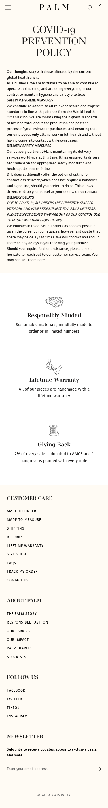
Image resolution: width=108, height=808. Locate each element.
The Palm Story (22, 613)
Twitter (14, 699)
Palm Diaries (19, 648)
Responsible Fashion (27, 622)
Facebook (16, 690)
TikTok (13, 707)
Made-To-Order (21, 511)
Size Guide (17, 554)
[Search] (90, 7)
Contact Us (18, 580)
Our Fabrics (19, 631)
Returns (15, 537)
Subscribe (98, 769)
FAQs (11, 563)
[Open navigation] (8, 7)
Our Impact (18, 639)
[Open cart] (100, 7)
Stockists (16, 657)
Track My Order (22, 571)
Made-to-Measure (24, 519)
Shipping (15, 528)
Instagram (17, 716)
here (41, 260)
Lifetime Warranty (25, 545)
